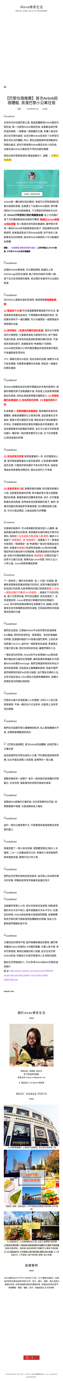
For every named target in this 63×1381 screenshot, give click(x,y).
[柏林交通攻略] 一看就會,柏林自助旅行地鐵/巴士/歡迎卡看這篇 (31, 1248)
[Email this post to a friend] (24, 996)
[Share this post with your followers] (12, 996)
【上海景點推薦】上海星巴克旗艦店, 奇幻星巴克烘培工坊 (31, 1147)
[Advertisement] (31, 50)
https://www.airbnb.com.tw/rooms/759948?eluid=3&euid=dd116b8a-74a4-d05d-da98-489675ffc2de (28, 975)
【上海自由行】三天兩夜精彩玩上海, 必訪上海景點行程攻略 (31, 1241)
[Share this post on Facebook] (6, 996)
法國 (19, 109)
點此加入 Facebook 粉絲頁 (32, 1083)
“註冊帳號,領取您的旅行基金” (23, 248)
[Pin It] (18, 996)
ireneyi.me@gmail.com (35, 1077)
